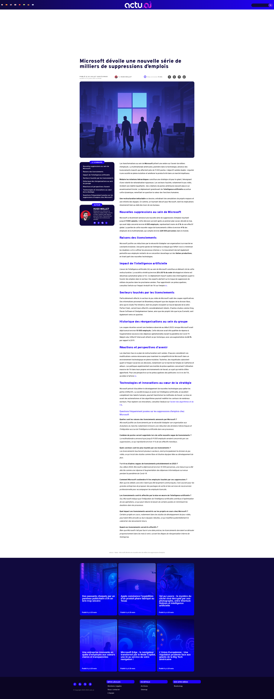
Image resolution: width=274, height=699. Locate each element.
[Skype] (102, 223)
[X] (174, 77)
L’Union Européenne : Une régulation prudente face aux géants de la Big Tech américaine (175, 656)
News (116, 552)
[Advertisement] (137, 34)
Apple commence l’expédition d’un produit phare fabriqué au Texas (137, 598)
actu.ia (111, 552)
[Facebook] (169, 77)
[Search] (270, 5)
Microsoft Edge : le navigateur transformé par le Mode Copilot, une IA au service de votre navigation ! (138, 656)
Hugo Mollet (126, 77)
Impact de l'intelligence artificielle (96, 175)
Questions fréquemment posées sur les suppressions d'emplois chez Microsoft (98, 196)
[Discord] (94, 223)
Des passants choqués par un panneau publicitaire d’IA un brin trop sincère (98, 598)
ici (166, 286)
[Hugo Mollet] (116, 77)
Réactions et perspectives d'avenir (96, 187)
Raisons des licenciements (93, 172)
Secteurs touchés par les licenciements (98, 178)
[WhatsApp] (184, 77)
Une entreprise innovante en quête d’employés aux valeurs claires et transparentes (98, 654)
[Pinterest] (179, 77)
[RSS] (80, 684)
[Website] (90, 684)
